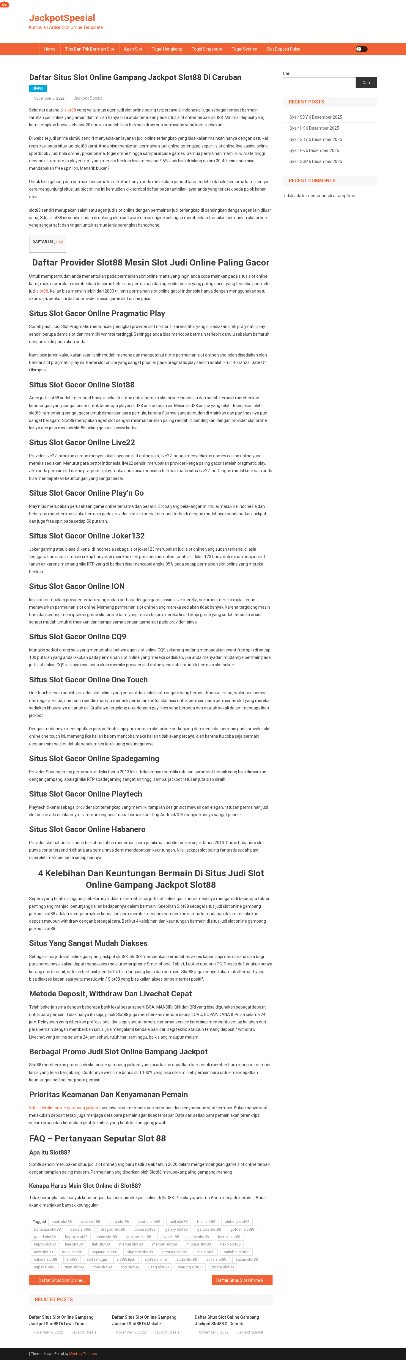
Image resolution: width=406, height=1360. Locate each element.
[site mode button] (362, 49)
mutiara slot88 (198, 1244)
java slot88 (169, 1237)
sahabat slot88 (236, 1252)
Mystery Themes (83, 1354)
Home (50, 49)
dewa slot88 (80, 1229)
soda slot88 (186, 1259)
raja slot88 (205, 1252)
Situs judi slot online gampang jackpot (64, 1107)
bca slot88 (206, 1221)
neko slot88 (230, 1244)
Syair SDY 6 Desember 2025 (315, 117)
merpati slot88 (164, 1244)
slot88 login (97, 1259)
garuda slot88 (209, 1229)
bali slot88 (179, 1221)
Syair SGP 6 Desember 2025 (315, 161)
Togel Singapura (207, 49)
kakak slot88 (229, 1237)
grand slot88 (45, 1237)
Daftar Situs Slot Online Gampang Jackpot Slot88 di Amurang (64, 1280)
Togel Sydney (244, 49)
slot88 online (156, 1259)
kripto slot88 (45, 1244)
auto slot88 (119, 1221)
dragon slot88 (113, 1229)
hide (58, 242)
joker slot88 (198, 1237)
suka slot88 (216, 1259)
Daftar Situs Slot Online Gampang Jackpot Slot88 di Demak (227, 1320)
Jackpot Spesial (88, 98)
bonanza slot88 (47, 1229)
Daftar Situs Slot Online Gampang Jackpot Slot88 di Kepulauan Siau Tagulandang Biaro (244, 1280)
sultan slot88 (247, 1259)
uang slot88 (158, 1267)
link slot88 (101, 1244)
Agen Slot (133, 49)
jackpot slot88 (138, 1237)
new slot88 (43, 1252)
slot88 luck (126, 1259)
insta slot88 (107, 1237)
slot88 (38, 88)
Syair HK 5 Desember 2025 (314, 150)
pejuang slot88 (104, 1252)
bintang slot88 (237, 1221)
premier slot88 (174, 1252)
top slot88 (130, 1267)
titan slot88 (74, 1267)
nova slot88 (72, 1252)
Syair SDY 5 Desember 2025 (315, 139)
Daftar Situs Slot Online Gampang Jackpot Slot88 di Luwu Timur (61, 1320)
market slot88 (131, 1244)
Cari (286, 73)
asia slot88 (90, 1221)
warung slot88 (190, 1267)
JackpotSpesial (62, 17)
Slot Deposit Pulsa (283, 49)
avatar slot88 (149, 1221)
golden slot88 (242, 1229)
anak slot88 (62, 1221)
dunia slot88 (144, 1229)
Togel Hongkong (167, 49)
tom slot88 (102, 1267)
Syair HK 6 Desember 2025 (314, 128)
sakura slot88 (45, 1259)
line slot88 (74, 1244)
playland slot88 (140, 1252)
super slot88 (44, 1267)
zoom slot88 (223, 1267)
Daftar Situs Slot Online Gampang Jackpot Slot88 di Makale (144, 1320)
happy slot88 (76, 1237)
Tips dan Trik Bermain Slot (89, 49)
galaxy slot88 (176, 1229)
